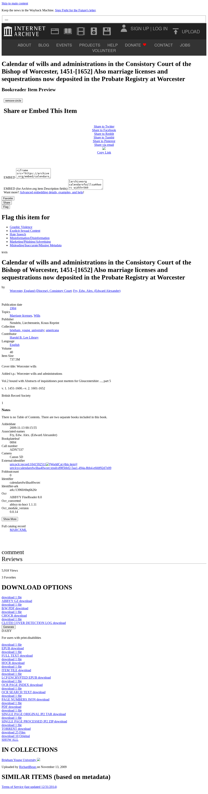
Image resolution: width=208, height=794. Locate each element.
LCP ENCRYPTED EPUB (26, 677)
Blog (43, 45)
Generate (8, 626)
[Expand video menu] (80, 31)
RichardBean (28, 767)
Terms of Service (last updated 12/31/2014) (29, 787)
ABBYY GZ (17, 601)
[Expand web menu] (54, 31)
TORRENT (16, 728)
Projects (89, 45)
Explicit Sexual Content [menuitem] (25, 230)
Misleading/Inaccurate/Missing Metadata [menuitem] (36, 245)
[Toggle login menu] (124, 28)
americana (52, 330)
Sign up (140, 28)
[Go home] (25, 31)
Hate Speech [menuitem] (18, 234)
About (24, 45)
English (15, 345)
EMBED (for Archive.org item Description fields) (35, 188)
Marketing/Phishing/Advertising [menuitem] (30, 241)
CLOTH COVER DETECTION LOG (34, 623)
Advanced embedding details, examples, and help (51, 192)
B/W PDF (15, 608)
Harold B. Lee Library (24, 337)
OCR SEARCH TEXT (24, 692)
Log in (160, 28)
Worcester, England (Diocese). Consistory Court (41, 290)
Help (112, 45)
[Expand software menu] (106, 31)
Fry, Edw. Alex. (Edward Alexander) (96, 290)
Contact (163, 45)
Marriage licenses (21, 315)
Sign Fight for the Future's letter (75, 10)
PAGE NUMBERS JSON (25, 699)
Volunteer (104, 50)
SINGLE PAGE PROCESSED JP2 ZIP (34, 721)
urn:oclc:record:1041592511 (28, 464)
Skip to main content (15, 3)
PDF (11, 706)
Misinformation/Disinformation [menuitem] (30, 238)
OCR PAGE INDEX (22, 685)
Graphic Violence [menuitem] (21, 227)
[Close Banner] (6, 20)
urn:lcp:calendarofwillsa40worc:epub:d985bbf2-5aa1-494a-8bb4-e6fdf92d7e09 (60, 468)
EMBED (9, 177)
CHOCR (14, 615)
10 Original (16, 736)
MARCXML (18, 530)
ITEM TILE (16, 670)
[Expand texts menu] (67, 31)
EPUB (13, 648)
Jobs (185, 45)
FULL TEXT (17, 655)
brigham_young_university (27, 330)
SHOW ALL (10, 739)
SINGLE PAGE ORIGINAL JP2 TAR (34, 714)
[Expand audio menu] (93, 31)
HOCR (13, 663)
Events (64, 45)
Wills (37, 315)
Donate (133, 45)
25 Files (13, 732)
